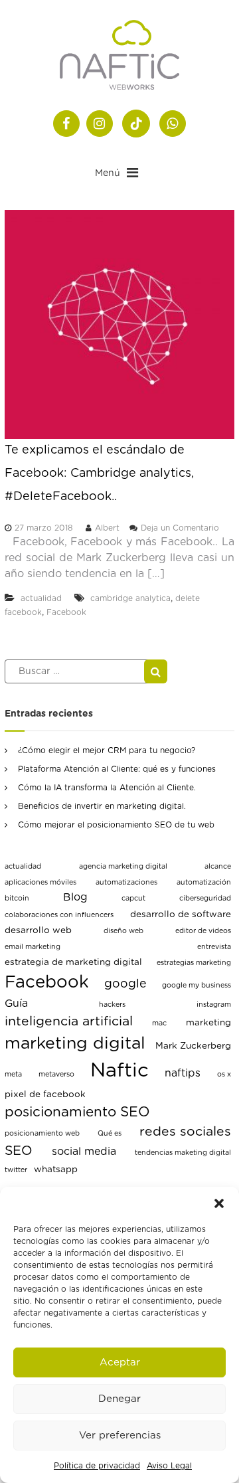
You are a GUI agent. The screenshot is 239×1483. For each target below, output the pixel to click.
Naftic (119, 1071)
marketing (208, 1022)
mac (159, 1023)
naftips (182, 1073)
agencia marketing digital (123, 866)
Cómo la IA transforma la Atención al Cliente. (107, 788)
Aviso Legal (169, 1466)
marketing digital (75, 1043)
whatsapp (56, 1169)
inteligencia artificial (69, 1021)
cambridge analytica (130, 598)
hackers (112, 1004)
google (125, 984)
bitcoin (17, 898)
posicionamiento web (42, 1133)
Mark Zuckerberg (193, 1046)
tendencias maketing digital (183, 1152)
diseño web (123, 930)
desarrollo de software (180, 914)
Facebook (66, 612)
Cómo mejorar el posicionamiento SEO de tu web (116, 825)
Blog (75, 897)
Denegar (119, 1399)
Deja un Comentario (180, 528)
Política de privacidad (97, 1466)
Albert (107, 528)
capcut (133, 898)
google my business (196, 985)
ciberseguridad (205, 898)
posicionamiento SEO (77, 1112)
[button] (219, 1203)
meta (13, 1074)
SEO (19, 1151)
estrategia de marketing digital (73, 962)
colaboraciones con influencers (59, 914)
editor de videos (203, 930)
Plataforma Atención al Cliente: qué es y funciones (117, 769)
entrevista (214, 946)
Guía (16, 1003)
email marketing (32, 946)
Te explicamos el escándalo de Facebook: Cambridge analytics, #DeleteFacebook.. (99, 473)
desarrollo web (38, 930)
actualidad (41, 598)
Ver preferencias (120, 1435)
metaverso (56, 1074)
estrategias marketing (194, 962)
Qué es (109, 1133)
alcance (217, 866)
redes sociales (185, 1131)
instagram (214, 1004)
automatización (204, 882)
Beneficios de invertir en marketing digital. (102, 806)
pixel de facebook (45, 1094)
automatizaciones (126, 882)
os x (224, 1074)
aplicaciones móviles (40, 882)
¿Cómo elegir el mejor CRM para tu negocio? (106, 750)
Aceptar (120, 1362)
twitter (16, 1170)
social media (84, 1151)
